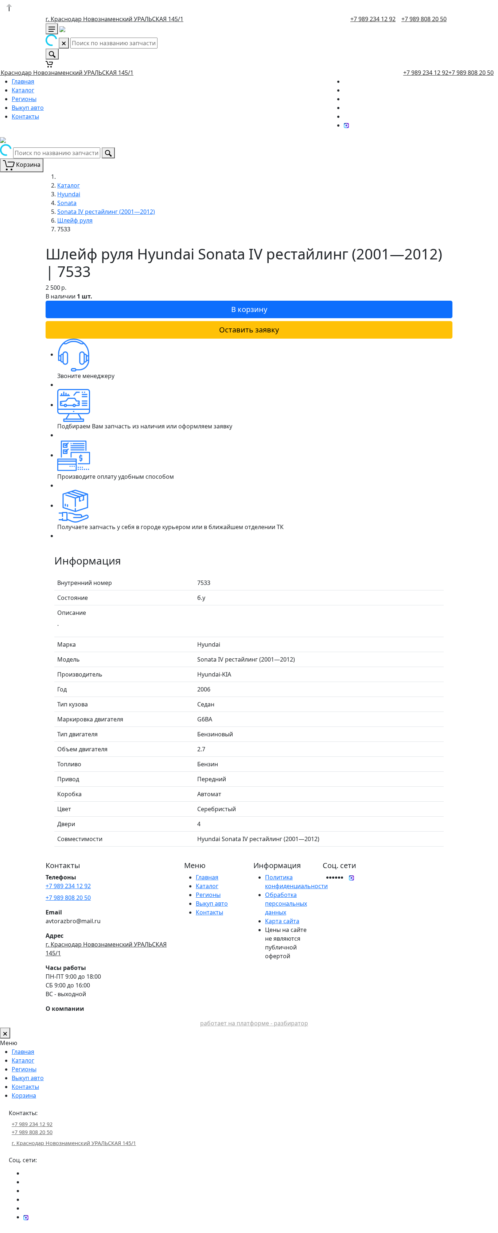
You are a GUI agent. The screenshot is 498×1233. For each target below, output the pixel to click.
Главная (23, 81)
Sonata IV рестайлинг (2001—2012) (106, 212)
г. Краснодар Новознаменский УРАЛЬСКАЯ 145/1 (114, 19)
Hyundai (68, 194)
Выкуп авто (28, 108)
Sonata (67, 203)
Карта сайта (282, 921)
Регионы (24, 99)
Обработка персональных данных (286, 903)
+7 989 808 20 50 (424, 19)
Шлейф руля (75, 220)
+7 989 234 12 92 (373, 19)
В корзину (249, 309)
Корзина (24, 1095)
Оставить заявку (249, 330)
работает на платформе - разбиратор (254, 1023)
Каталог (23, 90)
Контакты (25, 116)
